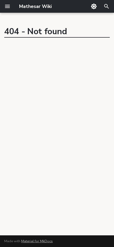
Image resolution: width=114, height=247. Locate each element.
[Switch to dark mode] (94, 6)
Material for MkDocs (37, 241)
